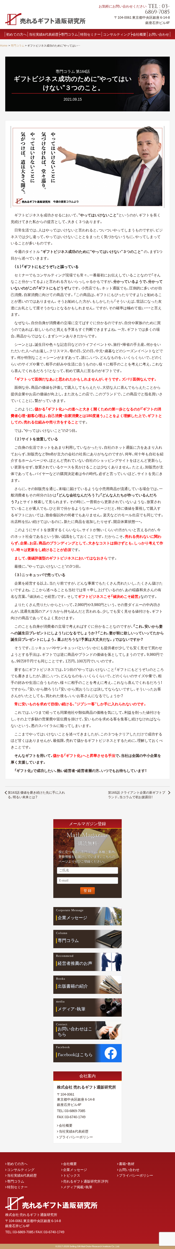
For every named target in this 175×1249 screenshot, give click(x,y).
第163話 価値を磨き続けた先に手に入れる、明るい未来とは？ (36, 794)
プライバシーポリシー (76, 1136)
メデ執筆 (72, 1008)
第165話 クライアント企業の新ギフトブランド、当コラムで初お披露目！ (136, 794)
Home (4, 45)
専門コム (68, 940)
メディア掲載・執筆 (77, 1186)
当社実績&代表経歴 (44, 34)
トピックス (71, 1175)
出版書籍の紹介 (73, 986)
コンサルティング (116, 34)
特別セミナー (90, 34)
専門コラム (69, 34)
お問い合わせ (159, 34)
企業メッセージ (75, 1169)
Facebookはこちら (75, 1054)
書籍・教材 (126, 1163)
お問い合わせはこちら (75, 1031)
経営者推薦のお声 (75, 963)
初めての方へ (16, 34)
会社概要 (139, 34)
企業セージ (73, 917)
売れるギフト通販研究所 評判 (85, 1181)
